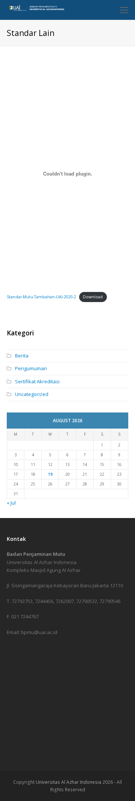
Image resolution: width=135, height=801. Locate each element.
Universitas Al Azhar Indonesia (68, 782)
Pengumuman (31, 368)
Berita (21, 355)
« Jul (11, 502)
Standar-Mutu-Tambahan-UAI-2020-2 (41, 296)
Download (93, 296)
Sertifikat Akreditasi (37, 381)
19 (50, 474)
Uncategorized (31, 394)
